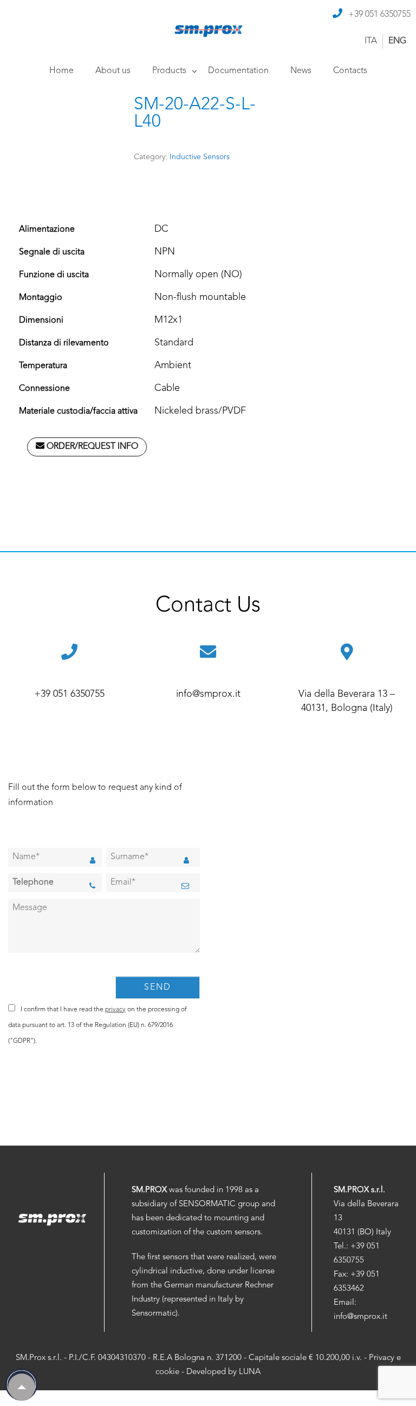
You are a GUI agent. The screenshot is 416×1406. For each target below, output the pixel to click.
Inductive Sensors (200, 157)
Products (169, 71)
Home (61, 71)
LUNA (250, 1372)
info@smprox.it (208, 694)
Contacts (350, 71)
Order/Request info (91, 446)
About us (113, 71)
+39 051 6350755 (379, 14)
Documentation (238, 71)
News (300, 71)
